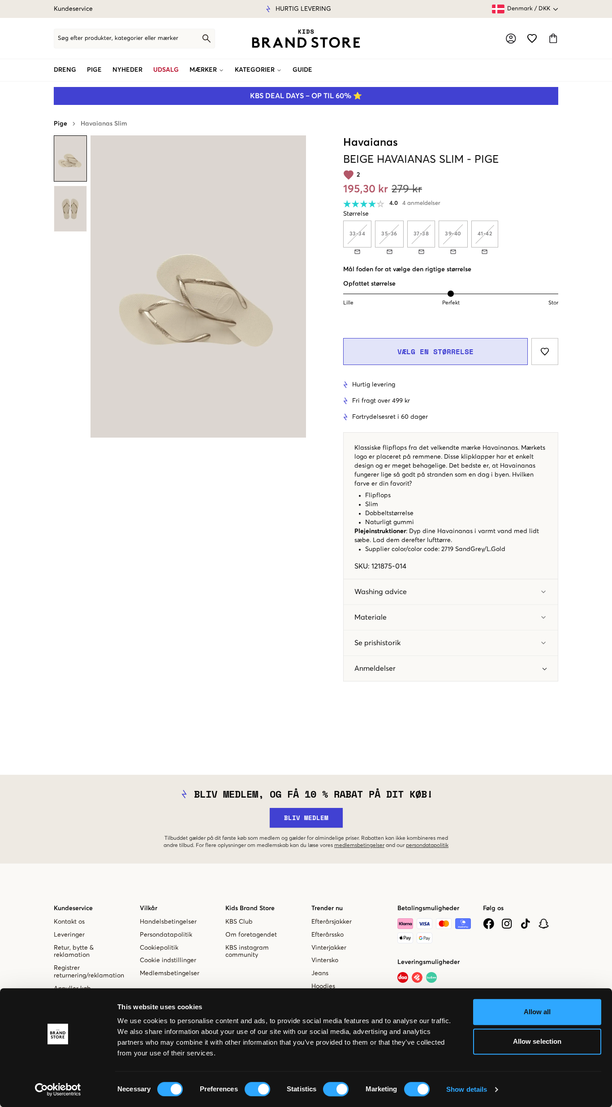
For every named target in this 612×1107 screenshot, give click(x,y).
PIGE (94, 70)
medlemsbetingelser (359, 845)
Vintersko (324, 960)
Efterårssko (327, 935)
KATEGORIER (255, 70)
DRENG (65, 70)
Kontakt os (69, 922)
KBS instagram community (247, 952)
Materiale (370, 617)
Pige (60, 124)
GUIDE (302, 70)
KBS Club (239, 922)
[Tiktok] (525, 923)
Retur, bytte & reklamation (74, 952)
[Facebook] (488, 923)
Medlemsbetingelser (169, 973)
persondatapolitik (427, 845)
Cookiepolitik (159, 948)
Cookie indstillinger (168, 960)
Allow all (537, 1012)
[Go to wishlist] (532, 38)
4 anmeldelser (421, 203)
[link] (306, 38)
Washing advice (380, 591)
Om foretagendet (251, 935)
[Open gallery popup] (198, 286)
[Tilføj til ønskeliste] (544, 351)
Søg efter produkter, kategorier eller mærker (118, 38)
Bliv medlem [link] (306, 817)
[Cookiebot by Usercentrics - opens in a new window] (58, 1089)
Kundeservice (73, 9)
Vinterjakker (328, 948)
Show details (466, 1089)
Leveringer (69, 935)
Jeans (319, 973)
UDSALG (166, 70)
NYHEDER (127, 70)
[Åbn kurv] (553, 38)
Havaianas (370, 142)
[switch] (257, 1089)
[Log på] (511, 39)
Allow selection (537, 1041)
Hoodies (323, 986)
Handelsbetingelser (168, 922)
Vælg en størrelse (435, 351)
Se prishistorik (377, 643)
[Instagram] (507, 923)
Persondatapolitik (166, 935)
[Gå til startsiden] (306, 38)
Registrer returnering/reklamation (89, 972)
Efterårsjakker (331, 922)
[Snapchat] (543, 923)
